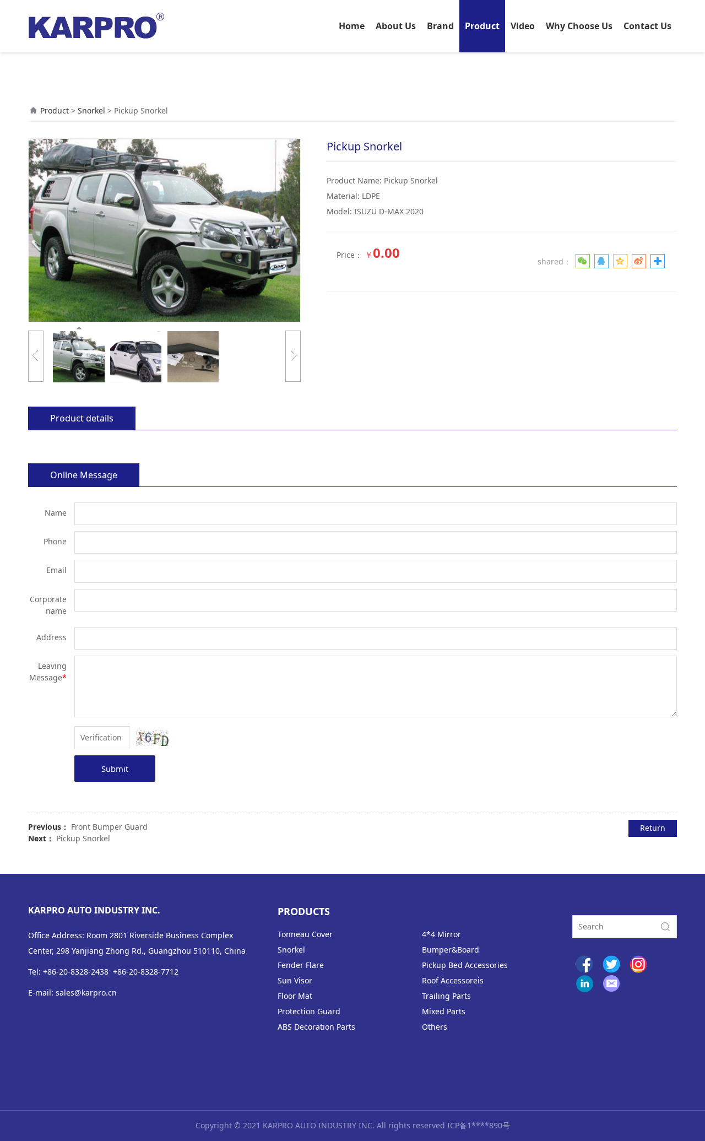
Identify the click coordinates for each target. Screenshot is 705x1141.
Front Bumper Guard (109, 826)
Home (352, 26)
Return (652, 828)
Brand (440, 26)
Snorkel (91, 110)
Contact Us (647, 26)
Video (523, 26)
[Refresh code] (152, 738)
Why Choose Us (579, 26)
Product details (81, 418)
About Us (396, 26)
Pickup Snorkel (83, 838)
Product (482, 26)
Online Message (83, 475)
